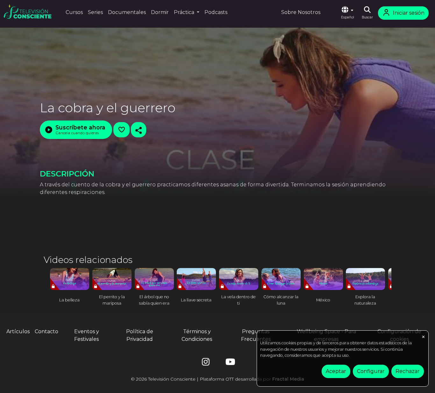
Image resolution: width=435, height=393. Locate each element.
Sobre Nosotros (300, 12)
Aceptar (336, 371)
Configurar (371, 371)
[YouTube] (229, 363)
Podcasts (215, 12)
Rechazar (408, 371)
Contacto (46, 331)
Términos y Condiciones (197, 335)
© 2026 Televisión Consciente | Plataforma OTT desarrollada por (217, 379)
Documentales (127, 12)
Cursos (74, 12)
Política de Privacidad (139, 335)
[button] (347, 13)
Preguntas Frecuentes (256, 335)
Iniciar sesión (408, 13)
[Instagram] (206, 363)
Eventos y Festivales (86, 335)
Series (95, 12)
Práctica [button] (185, 12)
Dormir (160, 12)
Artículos (18, 331)
